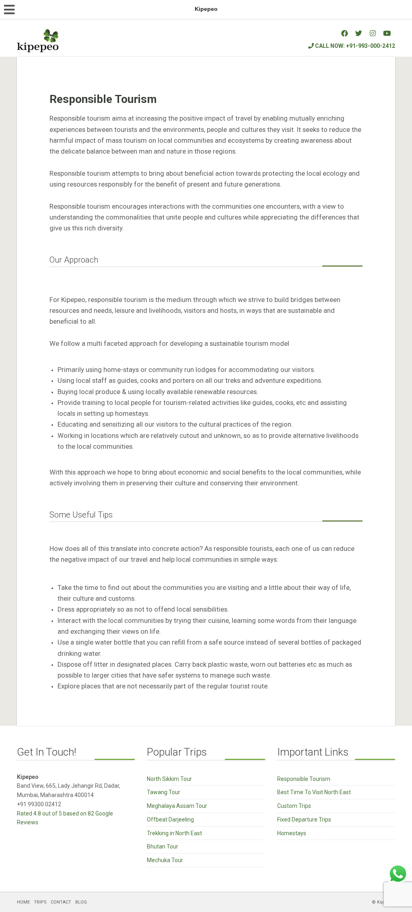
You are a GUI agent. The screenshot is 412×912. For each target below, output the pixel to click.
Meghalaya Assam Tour (177, 806)
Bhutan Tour (162, 846)
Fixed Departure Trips (304, 819)
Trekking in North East (174, 833)
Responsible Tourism (303, 779)
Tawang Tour (163, 792)
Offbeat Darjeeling (170, 819)
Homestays (291, 833)
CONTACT (61, 902)
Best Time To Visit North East (314, 792)
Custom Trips (294, 806)
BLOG (81, 902)
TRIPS (40, 902)
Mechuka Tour (165, 860)
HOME (23, 902)
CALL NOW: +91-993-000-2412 (354, 46)
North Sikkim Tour (169, 779)
